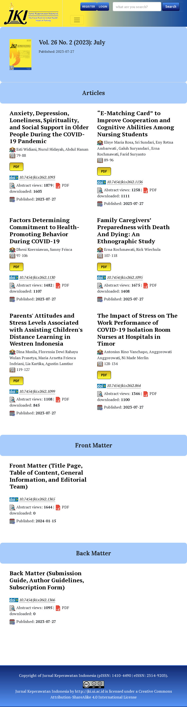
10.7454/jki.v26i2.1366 (37, 599)
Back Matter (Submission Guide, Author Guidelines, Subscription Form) (46, 580)
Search (170, 6)
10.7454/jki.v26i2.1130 (37, 277)
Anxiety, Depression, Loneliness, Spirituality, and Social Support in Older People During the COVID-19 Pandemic (49, 127)
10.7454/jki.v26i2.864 (124, 385)
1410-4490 (121, 675)
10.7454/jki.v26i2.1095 (125, 277)
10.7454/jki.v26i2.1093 (37, 177)
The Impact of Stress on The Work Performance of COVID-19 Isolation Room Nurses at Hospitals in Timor (137, 329)
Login (103, 6)
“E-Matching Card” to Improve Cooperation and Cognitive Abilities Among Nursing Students (135, 124)
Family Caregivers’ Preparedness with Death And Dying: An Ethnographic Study (133, 230)
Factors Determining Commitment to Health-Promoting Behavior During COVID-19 (44, 230)
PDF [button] (16, 167)
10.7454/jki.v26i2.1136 (125, 181)
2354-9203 (156, 675)
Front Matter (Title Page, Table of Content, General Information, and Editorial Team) (48, 476)
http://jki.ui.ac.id (89, 691)
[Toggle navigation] (77, 20)
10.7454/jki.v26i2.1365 (37, 499)
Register (88, 6)
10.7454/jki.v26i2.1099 (37, 391)
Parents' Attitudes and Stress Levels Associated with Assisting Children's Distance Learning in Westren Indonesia (46, 329)
